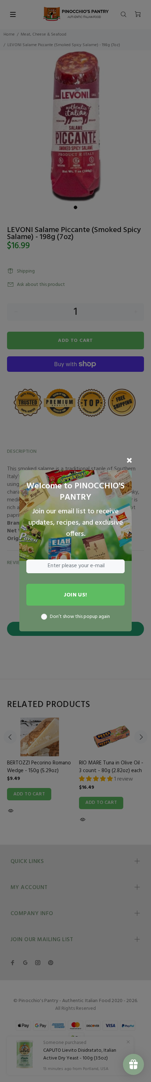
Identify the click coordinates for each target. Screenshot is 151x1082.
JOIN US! (75, 595)
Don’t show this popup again (80, 617)
